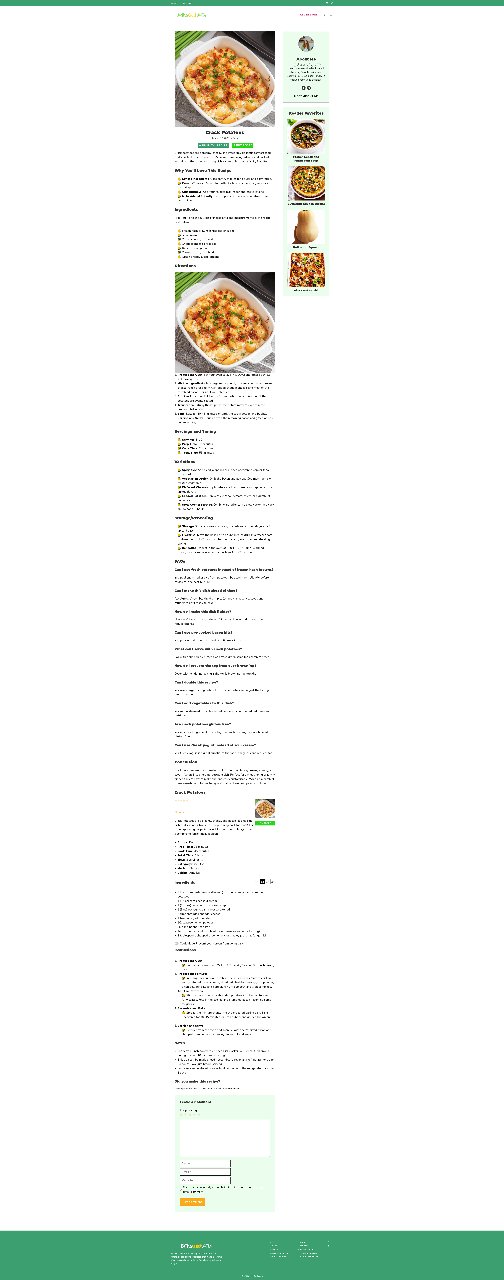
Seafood (274, 1250)
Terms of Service (308, 1253)
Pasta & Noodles (279, 1253)
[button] (323, 15)
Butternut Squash (306, 247)
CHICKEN (274, 1246)
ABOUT (303, 1242)
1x (262, 882)
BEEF (272, 1242)
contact (188, 3)
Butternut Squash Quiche (306, 203)
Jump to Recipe (215, 145)
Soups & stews (278, 1257)
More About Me (306, 96)
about (174, 3)
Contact (304, 1246)
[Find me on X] (309, 88)
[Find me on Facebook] (304, 88)
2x (267, 882)
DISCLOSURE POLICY (309, 1257)
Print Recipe (242, 145)
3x (272, 882)
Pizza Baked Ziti (306, 290)
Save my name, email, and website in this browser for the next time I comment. (223, 1190)
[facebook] (332, 3)
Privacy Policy (307, 1250)
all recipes (309, 15)
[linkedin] (327, 3)
